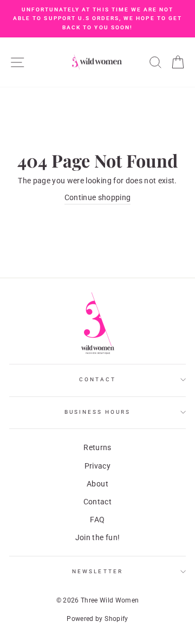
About (97, 483)
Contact (97, 379)
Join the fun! (97, 537)
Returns (97, 447)
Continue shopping (97, 197)
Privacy (97, 466)
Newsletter (97, 571)
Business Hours (97, 412)
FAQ (97, 519)
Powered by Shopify (97, 619)
